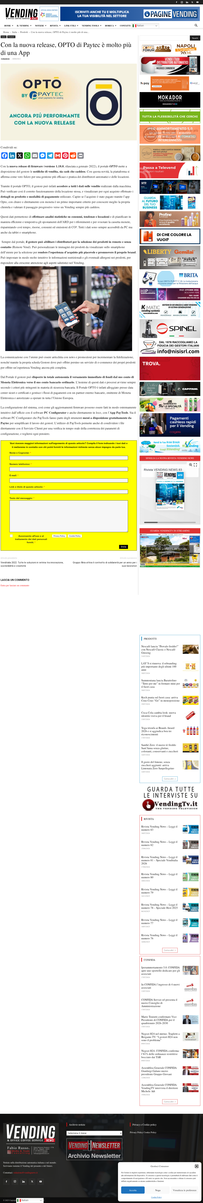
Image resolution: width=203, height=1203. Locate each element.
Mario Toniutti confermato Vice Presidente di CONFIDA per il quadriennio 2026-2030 (159, 1020)
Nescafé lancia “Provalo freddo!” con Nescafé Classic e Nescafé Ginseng (160, 649)
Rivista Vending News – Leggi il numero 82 (159, 843)
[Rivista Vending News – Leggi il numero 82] (191, 844)
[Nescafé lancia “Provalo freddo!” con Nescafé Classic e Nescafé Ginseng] (191, 649)
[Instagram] (181, 2)
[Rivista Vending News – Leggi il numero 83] (191, 829)
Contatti (125, 25)
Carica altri (169, 778)
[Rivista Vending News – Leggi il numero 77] (191, 922)
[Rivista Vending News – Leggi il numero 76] (191, 938)
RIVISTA (54, 25)
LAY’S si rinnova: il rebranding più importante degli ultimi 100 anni (159, 666)
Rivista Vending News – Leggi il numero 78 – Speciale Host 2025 (159, 906)
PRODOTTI (150, 638)
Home (6, 32)
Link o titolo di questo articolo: (27, 487)
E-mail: (14, 475)
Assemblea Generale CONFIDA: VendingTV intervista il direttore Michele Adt (159, 1088)
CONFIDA (149, 959)
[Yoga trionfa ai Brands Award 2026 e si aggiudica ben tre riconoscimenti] (191, 730)
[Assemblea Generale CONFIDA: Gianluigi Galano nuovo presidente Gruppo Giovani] (191, 1070)
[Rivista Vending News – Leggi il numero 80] (191, 877)
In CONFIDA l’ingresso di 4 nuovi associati (160, 986)
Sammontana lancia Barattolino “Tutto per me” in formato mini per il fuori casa (160, 683)
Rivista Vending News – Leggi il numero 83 (159, 828)
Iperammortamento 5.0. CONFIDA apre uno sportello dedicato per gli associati (160, 971)
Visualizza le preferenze (184, 1190)
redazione (5, 59)
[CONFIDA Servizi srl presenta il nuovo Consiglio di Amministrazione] (191, 1002)
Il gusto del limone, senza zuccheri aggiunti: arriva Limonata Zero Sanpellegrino (157, 765)
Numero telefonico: (21, 464)
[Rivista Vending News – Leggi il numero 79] (191, 892)
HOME (7, 25)
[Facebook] (176, 2)
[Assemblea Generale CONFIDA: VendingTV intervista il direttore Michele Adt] (191, 1087)
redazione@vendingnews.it (25, 1172)
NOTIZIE (39, 25)
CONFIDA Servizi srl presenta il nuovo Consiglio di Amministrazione (159, 1003)
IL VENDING (23, 25)
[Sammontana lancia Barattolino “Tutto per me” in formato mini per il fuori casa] (191, 683)
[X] (192, 2)
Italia (14, 32)
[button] (196, 1166)
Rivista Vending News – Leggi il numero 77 (159, 921)
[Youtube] (197, 2)
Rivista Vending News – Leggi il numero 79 (159, 890)
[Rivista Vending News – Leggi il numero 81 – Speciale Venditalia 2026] (191, 859)
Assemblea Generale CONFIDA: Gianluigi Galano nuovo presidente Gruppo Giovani (159, 1071)
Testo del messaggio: (22, 498)
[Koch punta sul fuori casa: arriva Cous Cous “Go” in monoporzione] (191, 700)
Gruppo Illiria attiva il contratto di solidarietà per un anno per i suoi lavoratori (105, 564)
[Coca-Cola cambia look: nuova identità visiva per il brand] (191, 715)
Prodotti (24, 32)
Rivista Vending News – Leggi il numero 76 (159, 936)
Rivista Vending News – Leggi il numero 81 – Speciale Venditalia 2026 (159, 860)
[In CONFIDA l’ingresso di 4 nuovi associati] (191, 987)
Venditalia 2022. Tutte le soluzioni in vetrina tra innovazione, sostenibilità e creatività (32, 564)
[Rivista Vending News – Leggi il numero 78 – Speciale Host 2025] (191, 907)
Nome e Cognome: (20, 453)
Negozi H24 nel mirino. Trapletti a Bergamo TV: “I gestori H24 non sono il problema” (160, 1037)
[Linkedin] (187, 2)
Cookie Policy (156, 1197)
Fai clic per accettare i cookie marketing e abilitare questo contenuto (170, 550)
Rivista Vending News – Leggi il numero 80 (159, 875)
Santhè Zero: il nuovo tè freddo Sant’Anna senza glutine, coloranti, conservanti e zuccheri (159, 748)
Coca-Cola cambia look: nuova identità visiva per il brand (158, 714)
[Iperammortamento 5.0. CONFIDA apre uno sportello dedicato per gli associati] (191, 970)
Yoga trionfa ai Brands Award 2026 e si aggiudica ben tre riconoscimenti (157, 731)
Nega (157, 1190)
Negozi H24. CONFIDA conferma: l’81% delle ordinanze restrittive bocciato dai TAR (160, 1054)
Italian (140, 25)
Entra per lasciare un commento (15, 585)
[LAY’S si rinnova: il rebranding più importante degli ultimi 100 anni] (191, 666)
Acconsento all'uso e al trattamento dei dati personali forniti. (31, 539)
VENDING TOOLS (90, 25)
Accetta (133, 1190)
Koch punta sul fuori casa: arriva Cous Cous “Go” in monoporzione (160, 698)
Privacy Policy (136, 1132)
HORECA (109, 25)
